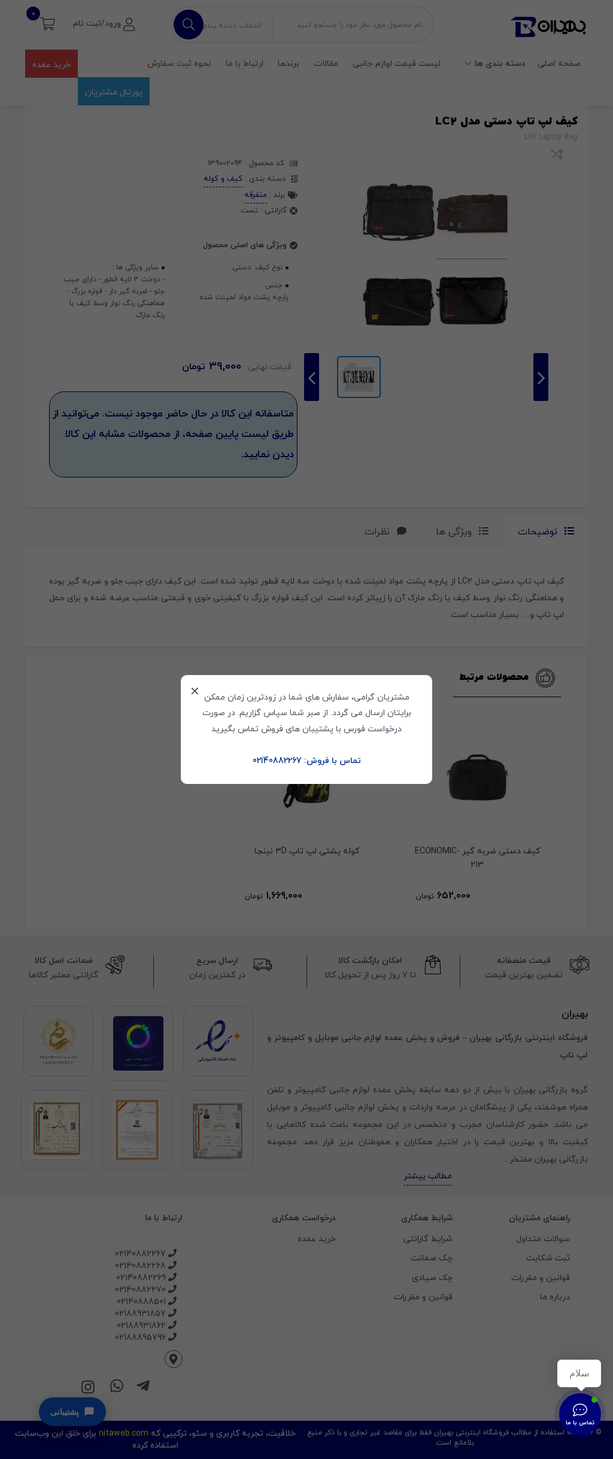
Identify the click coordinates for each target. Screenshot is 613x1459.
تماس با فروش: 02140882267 (307, 761)
